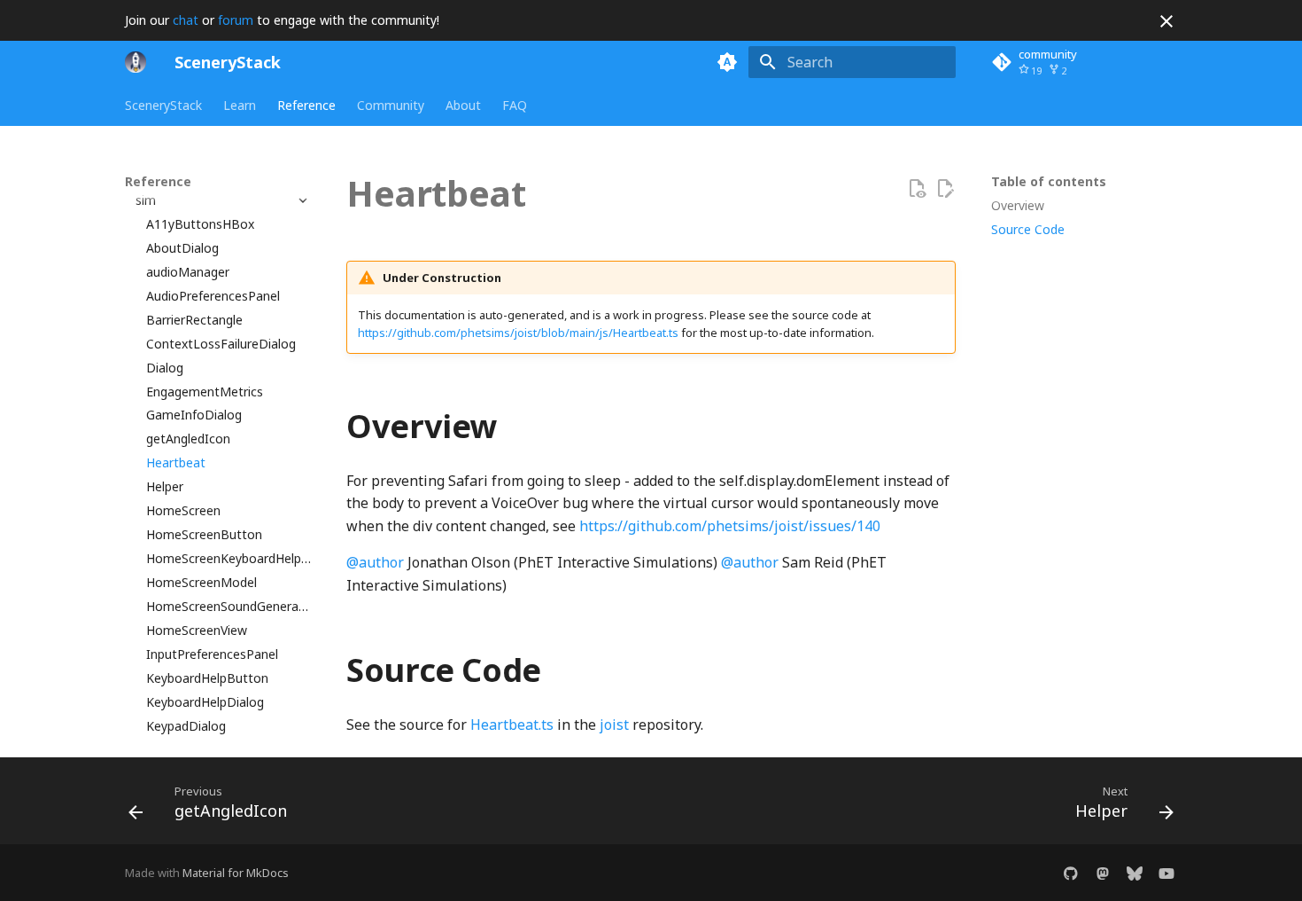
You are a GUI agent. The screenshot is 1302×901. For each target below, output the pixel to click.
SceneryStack (163, 106)
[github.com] (1071, 872)
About (463, 106)
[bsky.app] (1134, 872)
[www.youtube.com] (1166, 872)
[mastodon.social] (1103, 872)
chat (185, 20)
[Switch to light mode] (727, 62)
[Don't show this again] (1166, 21)
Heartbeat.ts (512, 724)
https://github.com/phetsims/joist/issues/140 (729, 526)
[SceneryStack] (135, 62)
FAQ (514, 106)
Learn (239, 106)
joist (614, 724)
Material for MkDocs (235, 873)
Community (390, 106)
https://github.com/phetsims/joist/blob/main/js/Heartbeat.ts (518, 333)
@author (375, 562)
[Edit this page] (945, 188)
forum (235, 20)
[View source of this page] (916, 188)
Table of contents (1048, 182)
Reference (306, 106)
